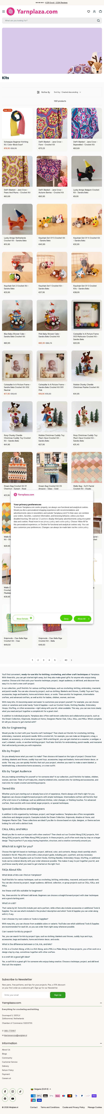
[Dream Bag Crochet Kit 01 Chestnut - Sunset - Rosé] (17, 467)
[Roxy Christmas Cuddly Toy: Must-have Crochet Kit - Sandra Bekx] (86, 416)
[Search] (98, 20)
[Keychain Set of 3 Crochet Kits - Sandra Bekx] (86, 267)
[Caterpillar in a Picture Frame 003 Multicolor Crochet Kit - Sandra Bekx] (86, 315)
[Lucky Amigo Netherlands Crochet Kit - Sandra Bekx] (17, 219)
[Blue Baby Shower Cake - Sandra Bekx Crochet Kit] (17, 315)
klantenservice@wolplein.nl (15, 1035)
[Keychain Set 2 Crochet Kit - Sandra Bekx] (17, 267)
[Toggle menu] (3, 11)
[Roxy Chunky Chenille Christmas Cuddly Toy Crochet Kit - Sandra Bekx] (17, 416)
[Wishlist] (89, 11)
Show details (22, 619)
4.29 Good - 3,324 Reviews (56, 3)
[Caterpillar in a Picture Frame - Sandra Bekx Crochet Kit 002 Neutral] (17, 366)
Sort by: (66, 92)
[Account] (94, 11)
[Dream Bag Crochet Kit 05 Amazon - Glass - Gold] (52, 467)
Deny (66, 619)
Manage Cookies (95, 1107)
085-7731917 (10, 1031)
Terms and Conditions (50, 1107)
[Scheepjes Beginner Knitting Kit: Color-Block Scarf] (17, 123)
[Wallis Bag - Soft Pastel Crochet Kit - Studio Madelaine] (86, 467)
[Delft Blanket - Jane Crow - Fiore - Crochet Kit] (52, 123)
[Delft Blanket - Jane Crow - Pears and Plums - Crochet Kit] (17, 171)
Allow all (81, 619)
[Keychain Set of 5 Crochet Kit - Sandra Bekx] (52, 219)
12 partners (43, 519)
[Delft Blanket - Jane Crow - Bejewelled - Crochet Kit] (86, 123)
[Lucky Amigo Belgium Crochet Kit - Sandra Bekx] (86, 171)
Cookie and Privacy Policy (74, 1107)
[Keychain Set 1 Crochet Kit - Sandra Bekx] (52, 267)
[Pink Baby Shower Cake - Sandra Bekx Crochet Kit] (52, 315)
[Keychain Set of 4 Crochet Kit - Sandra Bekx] (86, 219)
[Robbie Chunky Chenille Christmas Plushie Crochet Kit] (86, 366)
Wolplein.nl (13, 1107)
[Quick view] (30, 136)
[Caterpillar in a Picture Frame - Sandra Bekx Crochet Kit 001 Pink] (52, 366)
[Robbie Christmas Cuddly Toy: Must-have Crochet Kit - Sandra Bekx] (52, 416)
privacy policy (49, 521)
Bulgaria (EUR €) (41, 1089)
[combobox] (52, 21)
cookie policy (64, 521)
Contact (34, 1107)
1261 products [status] (60, 101)
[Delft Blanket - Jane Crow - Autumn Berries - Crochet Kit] (52, 171)
